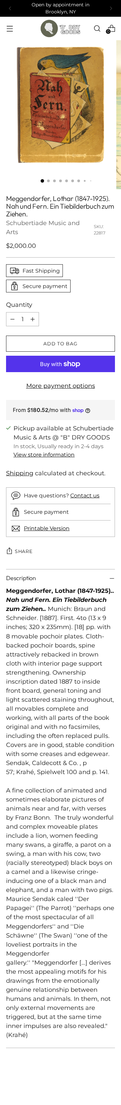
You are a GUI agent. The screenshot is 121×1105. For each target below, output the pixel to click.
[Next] (111, 8)
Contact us (84, 495)
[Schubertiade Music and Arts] (60, 28)
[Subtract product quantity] (12, 319)
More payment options (60, 386)
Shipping (19, 473)
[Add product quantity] (33, 319)
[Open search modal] (97, 28)
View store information (44, 454)
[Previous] (10, 8)
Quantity (19, 304)
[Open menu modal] (9, 28)
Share (24, 551)
